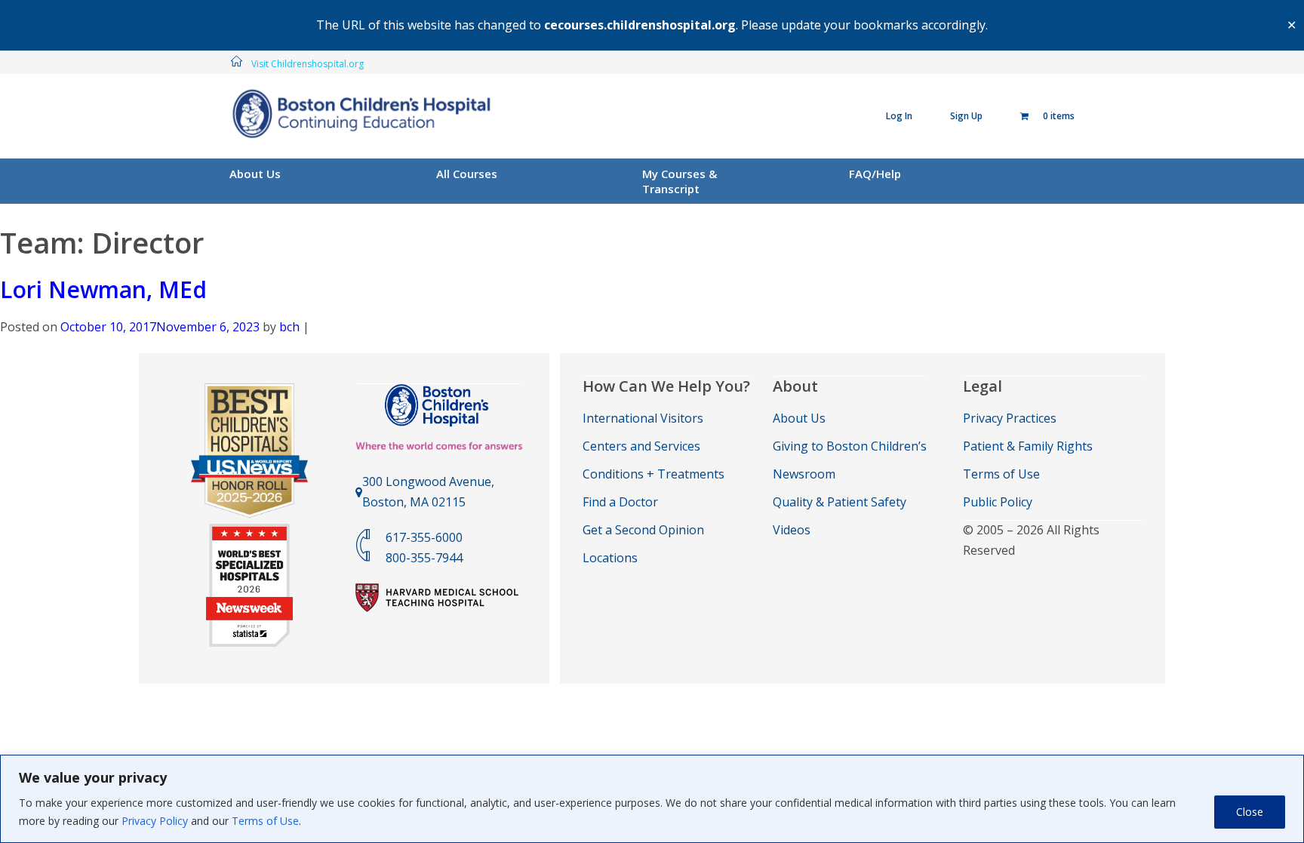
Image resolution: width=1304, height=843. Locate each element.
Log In (899, 115)
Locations (610, 557)
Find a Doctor (620, 502)
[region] (652, 799)
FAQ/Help (875, 173)
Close (1249, 812)
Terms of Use (265, 821)
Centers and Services (641, 446)
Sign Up (966, 115)
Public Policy (997, 502)
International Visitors (643, 418)
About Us (255, 173)
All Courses (466, 173)
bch (289, 326)
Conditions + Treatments (653, 474)
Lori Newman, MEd (103, 289)
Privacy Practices (1009, 418)
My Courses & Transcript (679, 181)
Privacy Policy (154, 821)
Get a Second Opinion (643, 529)
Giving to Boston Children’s (850, 446)
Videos (791, 529)
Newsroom (804, 474)
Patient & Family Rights (1028, 446)
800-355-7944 (424, 557)
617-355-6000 (424, 537)
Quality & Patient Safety (839, 502)
